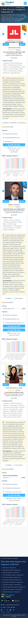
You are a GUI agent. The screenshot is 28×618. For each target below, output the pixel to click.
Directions (20, 55)
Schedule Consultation (11, 134)
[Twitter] (4, 610)
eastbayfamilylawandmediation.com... (14, 323)
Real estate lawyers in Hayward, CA (12, 592)
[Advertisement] (14, 543)
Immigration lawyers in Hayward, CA (12, 584)
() (17, 49)
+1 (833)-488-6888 (11, 607)
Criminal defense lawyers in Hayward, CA (13, 575)
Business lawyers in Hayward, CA (11, 572)
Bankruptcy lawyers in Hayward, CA (12, 570)
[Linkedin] (13, 610)
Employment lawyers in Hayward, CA (12, 579)
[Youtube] (10, 610)
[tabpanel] (14, 34)
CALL (6, 44)
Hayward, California (10, 564)
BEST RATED (4, 7)
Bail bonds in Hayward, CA (9, 567)
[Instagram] (7, 610)
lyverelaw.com (9, 141)
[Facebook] (1, 610)
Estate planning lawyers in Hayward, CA (13, 582)
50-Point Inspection (18, 17)
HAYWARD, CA (11, 7)
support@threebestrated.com (13, 604)
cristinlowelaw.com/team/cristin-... (14, 492)
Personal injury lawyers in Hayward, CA (12, 589)
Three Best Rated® (15, 615)
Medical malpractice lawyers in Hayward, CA (14, 587)
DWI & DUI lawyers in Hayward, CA (12, 577)
